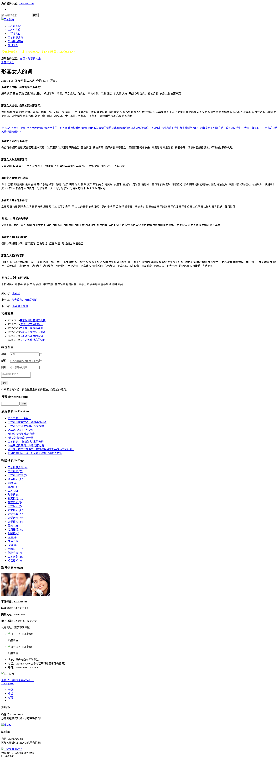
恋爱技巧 (15, 510)
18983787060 (26, 3)
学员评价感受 (15, 41)
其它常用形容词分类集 (33, 320)
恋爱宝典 (15, 514)
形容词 (16, 293)
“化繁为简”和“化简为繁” (22, 433)
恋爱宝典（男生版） (19, 418)
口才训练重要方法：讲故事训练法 (27, 422)
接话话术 (15, 560)
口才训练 (15, 471)
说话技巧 (15, 479)
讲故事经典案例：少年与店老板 (26, 445)
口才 (13, 490)
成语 (12, 545)
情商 (13, 541)
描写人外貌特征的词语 (33, 332)
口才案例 (15, 556)
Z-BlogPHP (7, 683)
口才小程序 (14, 29)
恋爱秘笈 (15, 521)
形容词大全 (34, 58)
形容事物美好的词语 (31, 324)
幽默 (12, 483)
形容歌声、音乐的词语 (24, 299)
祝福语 (13, 533)
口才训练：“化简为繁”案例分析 (26, 441)
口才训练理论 (17, 475)
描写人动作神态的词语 (33, 339)
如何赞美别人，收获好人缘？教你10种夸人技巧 (35, 453)
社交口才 (15, 502)
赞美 (13, 525)
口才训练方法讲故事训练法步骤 (26, 426)
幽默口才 (15, 549)
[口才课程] (7, 19)
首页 (22, 58)
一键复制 (13, 749)
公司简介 (13, 45)
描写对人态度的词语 (31, 336)
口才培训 (15, 506)
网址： (5, 367)
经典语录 (15, 529)
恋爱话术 (15, 518)
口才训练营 (14, 26)
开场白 (13, 486)
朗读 (12, 537)
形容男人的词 (20, 306)
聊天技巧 (15, 498)
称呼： (5, 354)
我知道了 (9, 724)
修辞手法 (15, 552)
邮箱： (5, 360)
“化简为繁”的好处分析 (20, 437)
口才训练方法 (15, 37)
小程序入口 (14, 33)
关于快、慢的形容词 (31, 328)
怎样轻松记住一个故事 (21, 430)
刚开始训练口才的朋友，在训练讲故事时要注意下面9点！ (41, 449)
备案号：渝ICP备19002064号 (17, 680)
